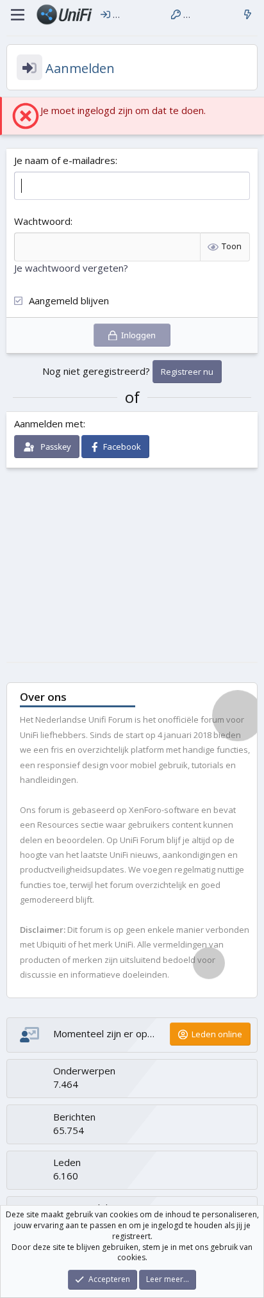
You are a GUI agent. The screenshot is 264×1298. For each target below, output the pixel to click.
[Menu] (18, 15)
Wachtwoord (42, 221)
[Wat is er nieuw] (247, 14)
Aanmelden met (48, 423)
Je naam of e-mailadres (64, 160)
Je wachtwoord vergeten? (71, 267)
